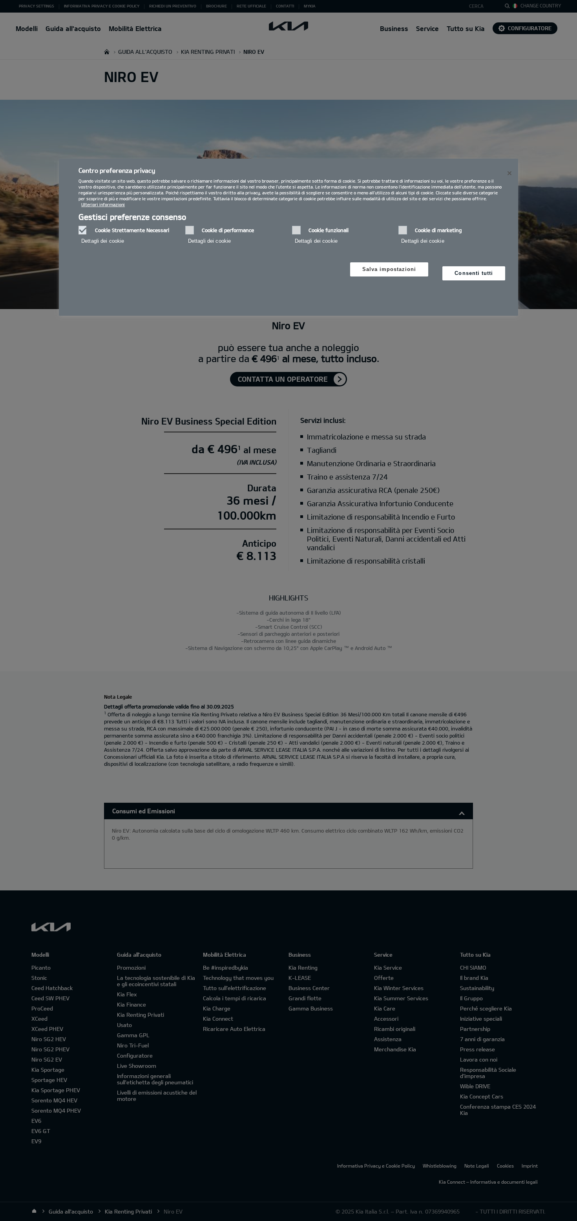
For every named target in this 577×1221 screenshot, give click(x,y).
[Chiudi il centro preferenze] (509, 173)
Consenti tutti (474, 273)
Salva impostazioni (389, 269)
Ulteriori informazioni (103, 204)
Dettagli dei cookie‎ (102, 241)
